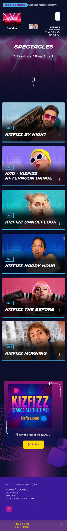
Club (9, 128)
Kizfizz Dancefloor (30, 222)
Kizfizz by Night (25, 134)
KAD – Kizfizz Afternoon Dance (28, 176)
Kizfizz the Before (29, 309)
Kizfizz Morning (26, 353)
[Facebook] (9, 509)
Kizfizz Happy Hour (30, 265)
